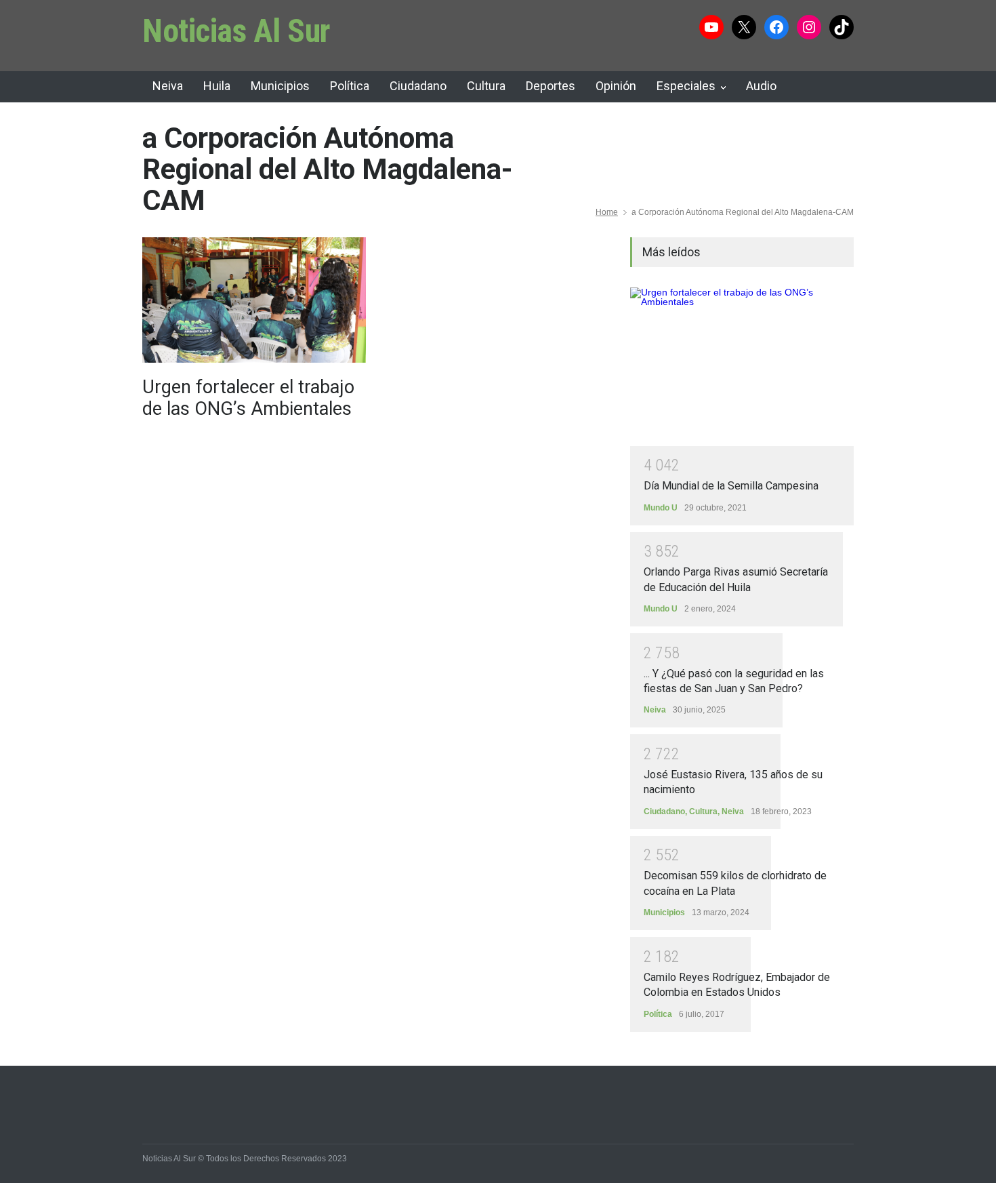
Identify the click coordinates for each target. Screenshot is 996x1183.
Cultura (486, 86)
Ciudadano (418, 86)
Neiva (167, 86)
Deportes (550, 86)
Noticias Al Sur (236, 31)
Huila (216, 86)
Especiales (686, 86)
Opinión (616, 86)
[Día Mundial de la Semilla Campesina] (742, 366)
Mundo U (661, 508)
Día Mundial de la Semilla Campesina (731, 485)
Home (607, 212)
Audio (761, 86)
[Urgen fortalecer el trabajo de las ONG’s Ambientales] (254, 300)
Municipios (280, 86)
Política (349, 86)
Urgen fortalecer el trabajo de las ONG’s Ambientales (248, 398)
